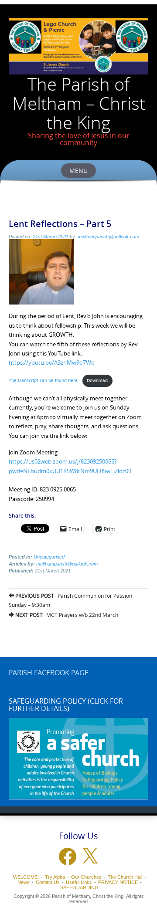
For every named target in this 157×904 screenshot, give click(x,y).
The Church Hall (125, 877)
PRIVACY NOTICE (118, 882)
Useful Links (79, 882)
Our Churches (86, 877)
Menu (78, 170)
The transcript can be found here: (44, 380)
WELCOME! (26, 877)
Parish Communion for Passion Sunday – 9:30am (70, 600)
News (23, 882)
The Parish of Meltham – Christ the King (78, 103)
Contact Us (48, 882)
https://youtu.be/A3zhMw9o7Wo (52, 362)
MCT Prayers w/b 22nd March (66, 614)
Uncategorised (49, 556)
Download (97, 380)
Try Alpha (55, 877)
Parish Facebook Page (49, 672)
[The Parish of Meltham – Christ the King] (78, 46)
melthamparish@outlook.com (108, 236)
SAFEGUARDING (79, 887)
